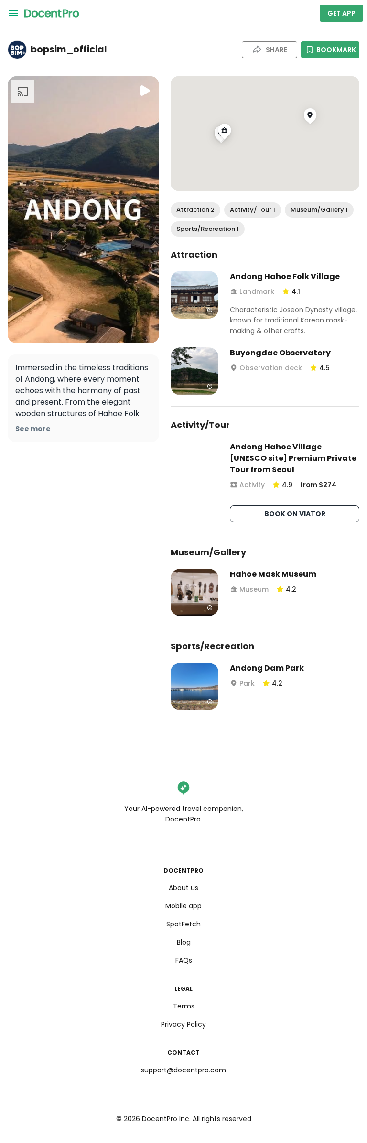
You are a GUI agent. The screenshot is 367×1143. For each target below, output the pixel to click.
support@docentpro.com (183, 1070)
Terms (183, 1006)
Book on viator (294, 514)
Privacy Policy (183, 1024)
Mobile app (183, 906)
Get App (341, 13)
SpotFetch (183, 924)
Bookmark (336, 49)
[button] (195, 210)
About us (183, 888)
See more (33, 429)
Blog (184, 942)
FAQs (183, 960)
